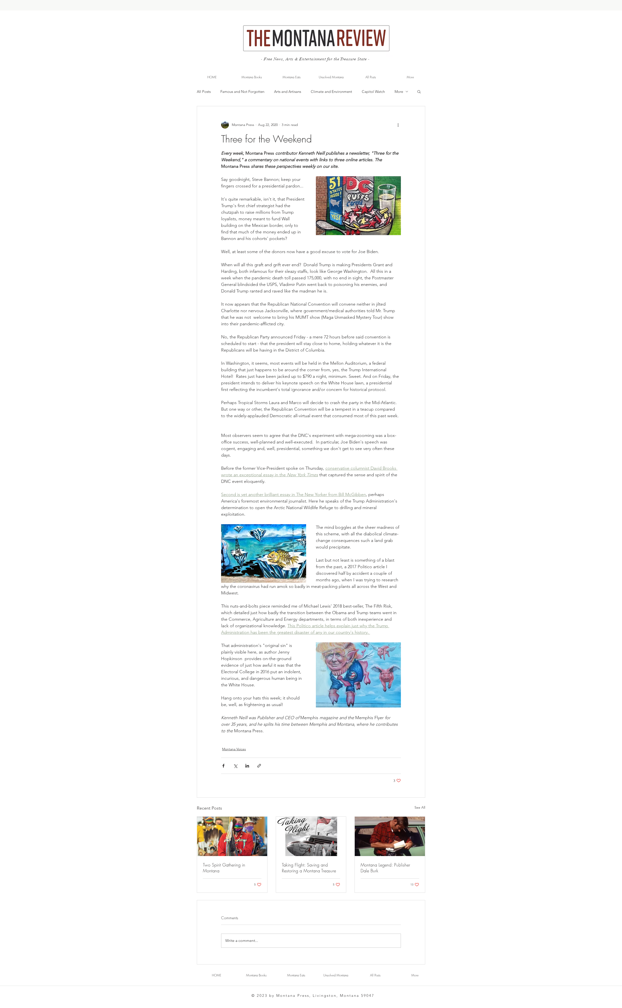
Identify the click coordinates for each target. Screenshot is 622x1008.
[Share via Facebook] (223, 765)
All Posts (204, 91)
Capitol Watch (373, 91)
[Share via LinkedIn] (247, 765)
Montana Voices (234, 749)
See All (420, 807)
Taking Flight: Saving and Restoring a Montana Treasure (309, 868)
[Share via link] (259, 765)
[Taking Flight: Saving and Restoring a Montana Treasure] (311, 836)
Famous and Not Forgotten (242, 91)
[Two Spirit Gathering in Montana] (232, 836)
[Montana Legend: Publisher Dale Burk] (390, 836)
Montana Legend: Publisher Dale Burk (385, 868)
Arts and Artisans (287, 91)
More (399, 91)
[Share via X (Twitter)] (235, 765)
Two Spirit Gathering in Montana (224, 868)
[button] (419, 91)
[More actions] (398, 125)
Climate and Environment (331, 91)
